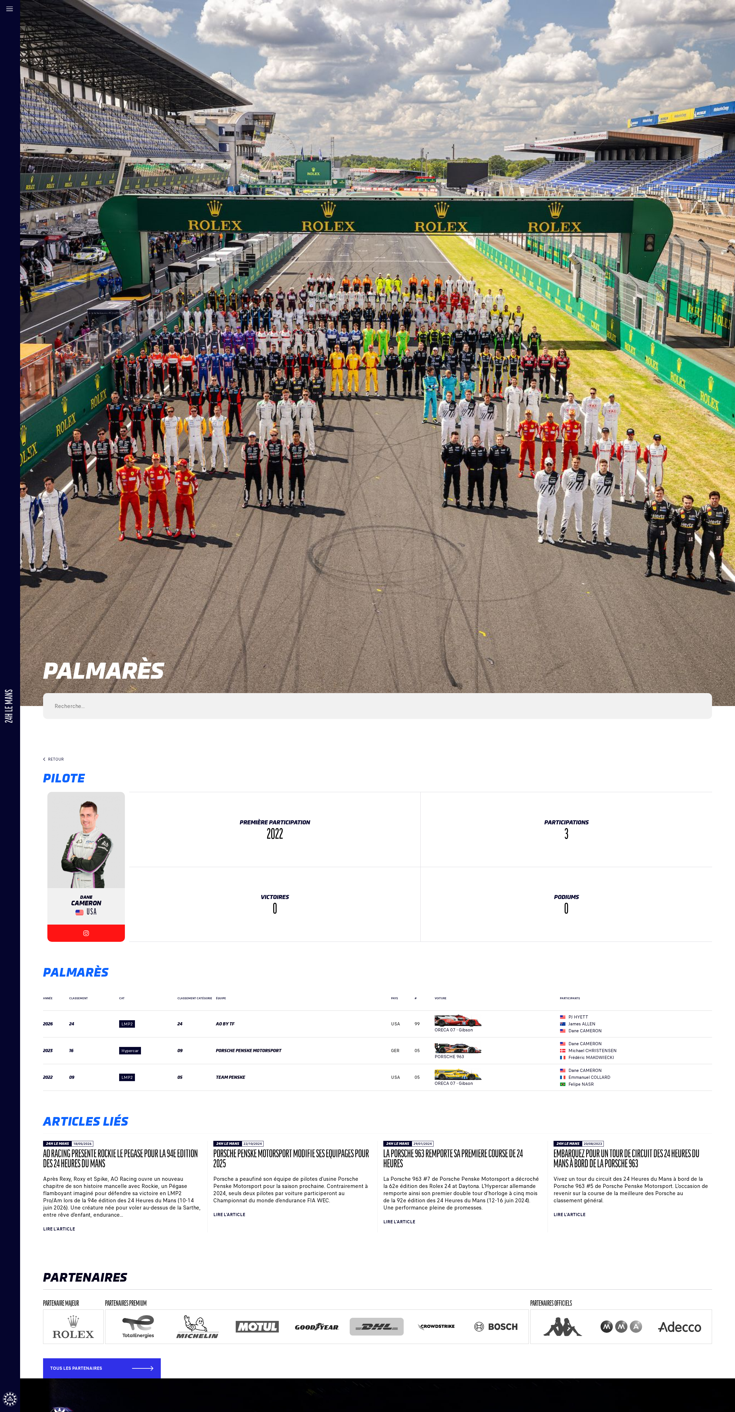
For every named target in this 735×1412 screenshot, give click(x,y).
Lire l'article (59, 1229)
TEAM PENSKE (230, 1077)
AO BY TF (225, 1024)
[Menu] (10, 10)
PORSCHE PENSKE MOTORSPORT (248, 1051)
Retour (56, 759)
